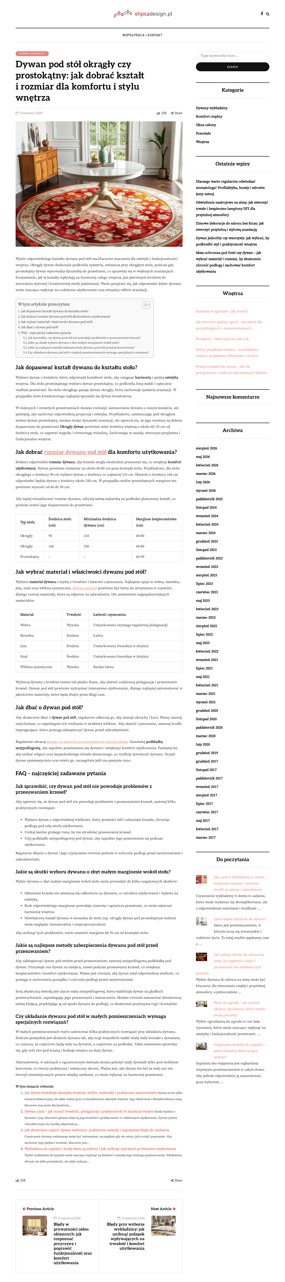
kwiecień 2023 (207, 609)
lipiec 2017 (204, 803)
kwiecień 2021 (207, 685)
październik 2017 (209, 778)
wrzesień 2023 (207, 567)
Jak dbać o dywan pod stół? (40, 327)
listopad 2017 (206, 770)
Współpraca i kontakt (142, 35)
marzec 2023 (206, 617)
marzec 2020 (206, 736)
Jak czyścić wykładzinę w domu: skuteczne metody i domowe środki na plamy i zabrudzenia (239, 883)
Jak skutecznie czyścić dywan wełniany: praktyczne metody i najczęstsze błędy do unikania (96, 1130)
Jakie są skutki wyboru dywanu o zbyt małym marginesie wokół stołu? (74, 342)
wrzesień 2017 (207, 787)
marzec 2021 (206, 693)
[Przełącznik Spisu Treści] (144, 305)
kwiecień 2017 (207, 829)
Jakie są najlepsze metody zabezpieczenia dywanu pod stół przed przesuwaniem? (81, 347)
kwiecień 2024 (207, 524)
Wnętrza (202, 142)
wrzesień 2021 (207, 660)
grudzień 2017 (207, 761)
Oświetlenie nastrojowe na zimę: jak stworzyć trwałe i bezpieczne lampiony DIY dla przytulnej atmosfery (232, 208)
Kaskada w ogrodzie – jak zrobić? (222, 311)
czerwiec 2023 (207, 592)
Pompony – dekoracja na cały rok (222, 339)
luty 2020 (203, 744)
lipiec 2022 (204, 634)
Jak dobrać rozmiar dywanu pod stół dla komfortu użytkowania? (66, 317)
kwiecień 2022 (207, 651)
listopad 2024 (206, 507)
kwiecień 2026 (207, 465)
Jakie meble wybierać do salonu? (240, 919)
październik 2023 (209, 558)
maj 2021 (203, 677)
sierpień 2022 (206, 626)
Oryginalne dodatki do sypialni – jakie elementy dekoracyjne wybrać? (240, 1050)
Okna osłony (206, 125)
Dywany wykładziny (32, 53)
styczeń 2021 (206, 702)
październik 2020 (209, 727)
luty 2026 (203, 482)
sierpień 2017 (206, 795)
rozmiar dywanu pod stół (75, 452)
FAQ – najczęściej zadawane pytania (46, 333)
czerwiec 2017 (207, 812)
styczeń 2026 (206, 490)
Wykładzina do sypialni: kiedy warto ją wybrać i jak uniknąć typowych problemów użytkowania (100, 1149)
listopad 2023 (206, 550)
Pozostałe (203, 133)
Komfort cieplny (209, 116)
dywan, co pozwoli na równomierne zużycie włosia (87, 742)
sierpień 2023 (206, 575)
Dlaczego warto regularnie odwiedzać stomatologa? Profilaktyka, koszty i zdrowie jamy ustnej (230, 187)
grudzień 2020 (207, 710)
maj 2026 (203, 457)
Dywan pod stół (85, 588)
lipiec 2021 (204, 668)
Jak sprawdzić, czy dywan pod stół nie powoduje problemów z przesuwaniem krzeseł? (84, 338)
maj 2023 (203, 600)
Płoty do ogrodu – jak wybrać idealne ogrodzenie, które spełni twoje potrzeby (239, 1009)
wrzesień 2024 (207, 516)
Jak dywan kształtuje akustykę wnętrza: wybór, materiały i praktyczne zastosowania (90, 1092)
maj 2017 (203, 820)
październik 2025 (209, 499)
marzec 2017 (206, 837)
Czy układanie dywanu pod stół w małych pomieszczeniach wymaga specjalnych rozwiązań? (88, 352)
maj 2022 (203, 643)
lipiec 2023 (204, 583)
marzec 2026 (206, 473)
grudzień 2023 (207, 541)
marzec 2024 (206, 533)
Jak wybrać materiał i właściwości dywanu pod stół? (57, 322)
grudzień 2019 (207, 753)
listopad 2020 (206, 719)
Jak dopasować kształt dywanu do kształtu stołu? (55, 311)
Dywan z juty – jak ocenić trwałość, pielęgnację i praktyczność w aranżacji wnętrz (89, 1111)
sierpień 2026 (206, 448)
